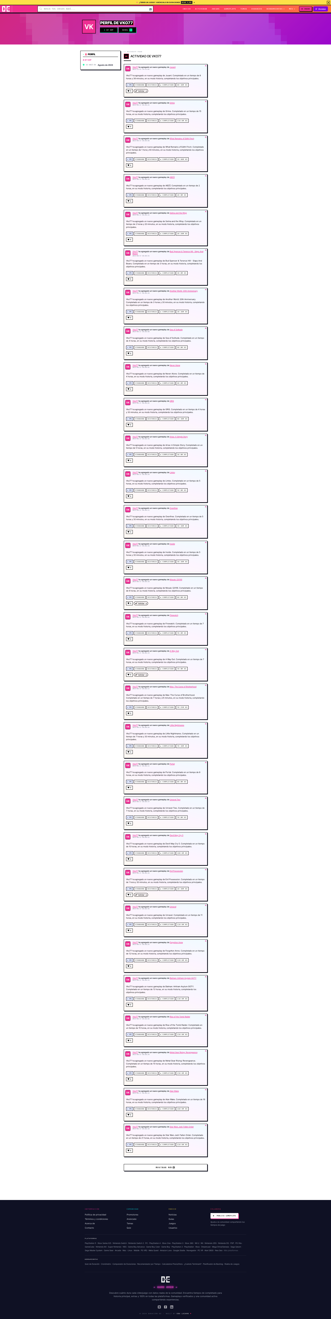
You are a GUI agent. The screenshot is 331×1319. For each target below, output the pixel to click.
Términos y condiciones (96, 1219)
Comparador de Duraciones (124, 1264)
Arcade (118, 1250)
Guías (171, 1219)
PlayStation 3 (177, 1243)
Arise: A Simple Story (179, 437)
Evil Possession (176, 871)
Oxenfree (174, 508)
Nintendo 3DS (211, 1243)
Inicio (187, 9)
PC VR (200, 1250)
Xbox (197, 1247)
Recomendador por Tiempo (148, 1264)
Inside (172, 544)
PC (146, 1243)
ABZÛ (172, 177)
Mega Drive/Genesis (220, 1247)
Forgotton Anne (176, 942)
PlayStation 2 (177, 1247)
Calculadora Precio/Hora (172, 1264)
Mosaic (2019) (176, 579)
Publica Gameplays (226, 1216)
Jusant (173, 67)
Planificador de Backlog (213, 1264)
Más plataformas (231, 1250)
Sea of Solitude (176, 329)
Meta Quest (154, 1250)
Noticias (173, 1214)
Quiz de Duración (92, 1264)
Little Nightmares (177, 725)
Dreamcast (205, 1247)
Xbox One (166, 1243)
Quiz (129, 1228)
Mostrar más (164, 1167)
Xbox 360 (189, 1243)
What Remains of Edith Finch (182, 138)
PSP (232, 1243)
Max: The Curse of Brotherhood (183, 687)
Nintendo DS (223, 1243)
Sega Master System (93, 1250)
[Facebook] (165, 1307)
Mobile (136, 1250)
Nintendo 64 (101, 1247)
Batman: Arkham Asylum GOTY (183, 978)
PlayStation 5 (90, 1243)
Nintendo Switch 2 (136, 1243)
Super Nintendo (114, 1247)
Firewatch (174, 615)
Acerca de (90, 1223)
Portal (172, 764)
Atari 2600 (209, 1250)
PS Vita (238, 1243)
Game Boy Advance (136, 1247)
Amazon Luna (166, 1250)
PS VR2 (144, 1250)
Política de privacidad (95, 1214)
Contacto (89, 1228)
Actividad (201, 9)
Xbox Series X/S (104, 1243)
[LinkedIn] (171, 1307)
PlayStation (189, 1247)
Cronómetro (106, 1264)
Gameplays (230, 9)
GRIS (172, 401)
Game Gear (108, 1250)
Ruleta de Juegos (232, 1264)
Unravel (173, 907)
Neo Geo (218, 1250)
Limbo (172, 472)
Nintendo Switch (120, 1243)
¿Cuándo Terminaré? (192, 1264)
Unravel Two (175, 799)
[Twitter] (159, 1307)
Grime (172, 103)
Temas (243, 9)
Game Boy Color (153, 1247)
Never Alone (175, 365)
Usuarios (256, 9)
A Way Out (174, 651)
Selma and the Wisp (178, 213)
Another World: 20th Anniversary (184, 291)
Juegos (216, 9)
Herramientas (275, 9)
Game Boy (165, 1247)
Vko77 (135, 67)
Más (291, 9)
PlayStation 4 (155, 1243)
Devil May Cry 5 (176, 835)
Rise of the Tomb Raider (180, 1017)
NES (124, 1247)
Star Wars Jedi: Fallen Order (182, 1127)
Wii (202, 1243)
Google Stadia (179, 1250)
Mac (124, 1250)
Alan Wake (174, 1091)
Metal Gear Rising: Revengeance (183, 1052)
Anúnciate (131, 1219)
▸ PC (129, 85)
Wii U (197, 1243)
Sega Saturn (236, 1247)
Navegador (191, 1250)
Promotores (132, 1214)
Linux (130, 1250)
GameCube (89, 1247)
